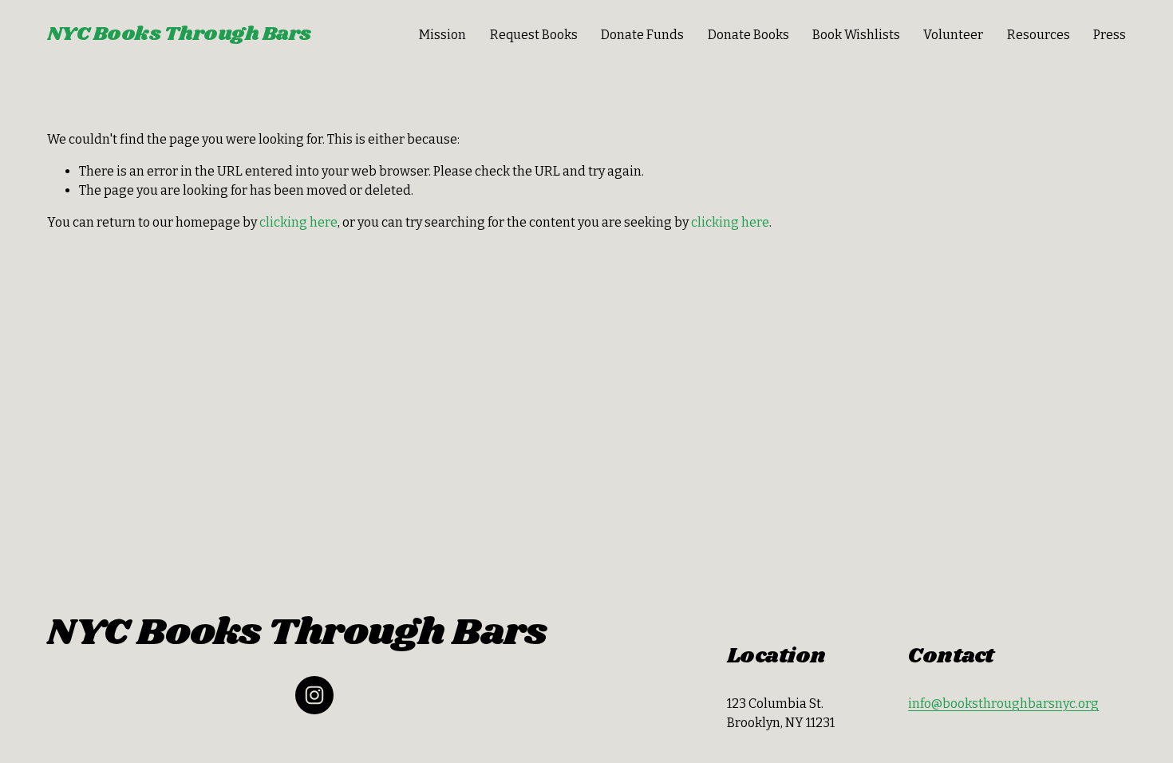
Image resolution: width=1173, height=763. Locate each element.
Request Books (534, 34)
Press (1109, 34)
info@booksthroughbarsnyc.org (1003, 703)
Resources (1038, 34)
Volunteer (953, 34)
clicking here (298, 222)
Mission (442, 34)
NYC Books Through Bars (179, 34)
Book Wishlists (856, 34)
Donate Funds (642, 34)
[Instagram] (314, 695)
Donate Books (748, 34)
